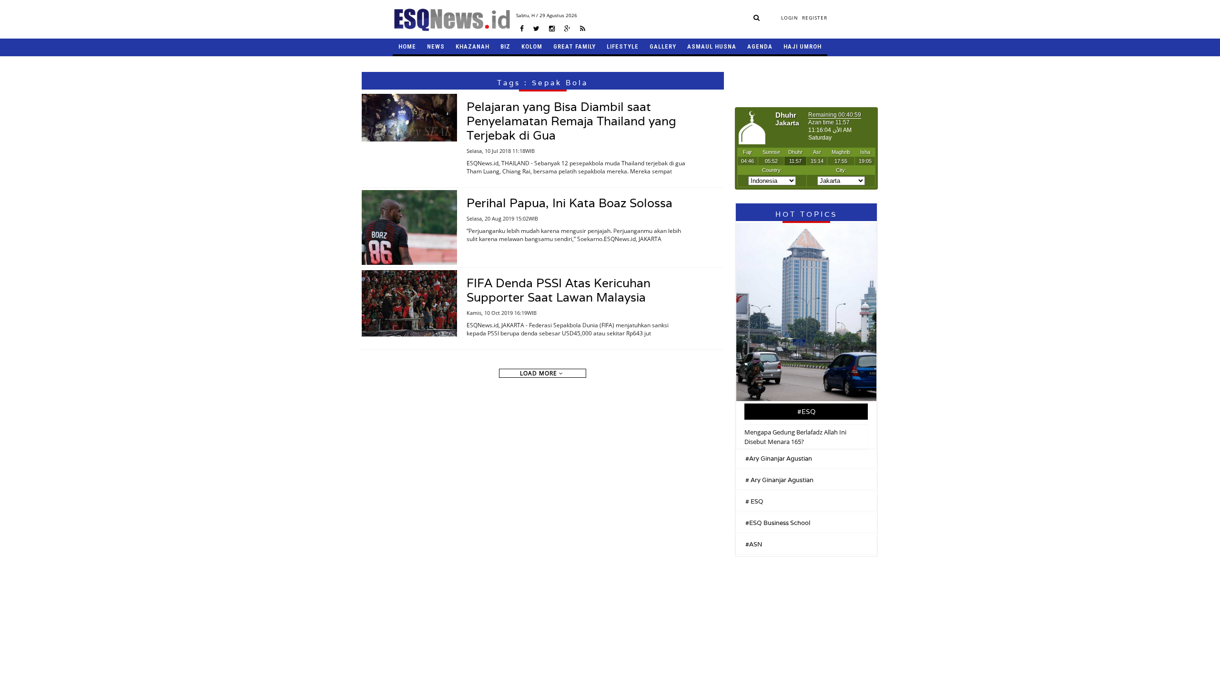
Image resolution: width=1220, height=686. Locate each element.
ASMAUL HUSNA (711, 46)
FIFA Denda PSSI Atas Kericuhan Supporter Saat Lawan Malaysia (559, 290)
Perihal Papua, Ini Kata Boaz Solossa (569, 203)
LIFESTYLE (623, 46)
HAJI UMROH (802, 46)
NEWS (436, 46)
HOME (407, 46)
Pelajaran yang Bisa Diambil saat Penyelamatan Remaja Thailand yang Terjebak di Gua (571, 121)
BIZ (505, 46)
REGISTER (814, 17)
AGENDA (760, 46)
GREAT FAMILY (574, 46)
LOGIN (789, 17)
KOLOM (531, 46)
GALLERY (663, 46)
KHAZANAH (472, 46)
